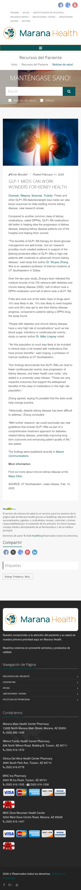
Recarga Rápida (19, 16)
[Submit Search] (69, 91)
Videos (49, 100)
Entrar (26, 20)
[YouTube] (17, 884)
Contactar (9, 681)
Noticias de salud (24, 100)
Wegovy (25, 195)
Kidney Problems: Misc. (18, 576)
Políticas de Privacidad (16, 699)
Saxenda (36, 195)
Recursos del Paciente (34, 64)
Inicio (14, 64)
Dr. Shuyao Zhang (57, 262)
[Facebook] (60, 5)
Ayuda (26, 12)
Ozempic (13, 195)
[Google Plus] (10, 884)
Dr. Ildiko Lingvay (46, 336)
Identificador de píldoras (48, 12)
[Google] (67, 5)
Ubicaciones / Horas (43, 16)
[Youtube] (75, 5)
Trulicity (48, 195)
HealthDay (37, 535)
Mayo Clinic (15, 476)
